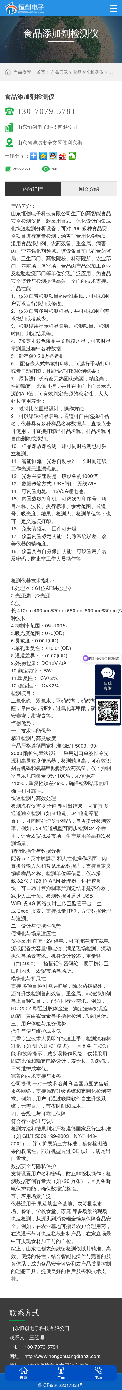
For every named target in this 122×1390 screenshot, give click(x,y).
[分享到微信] (72, 156)
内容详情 (33, 188)
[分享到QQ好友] (53, 156)
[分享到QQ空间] (43, 156)
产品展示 (59, 72)
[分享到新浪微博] (63, 156)
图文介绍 (89, 188)
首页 (41, 72)
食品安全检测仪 (88, 72)
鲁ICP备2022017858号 (60, 1385)
